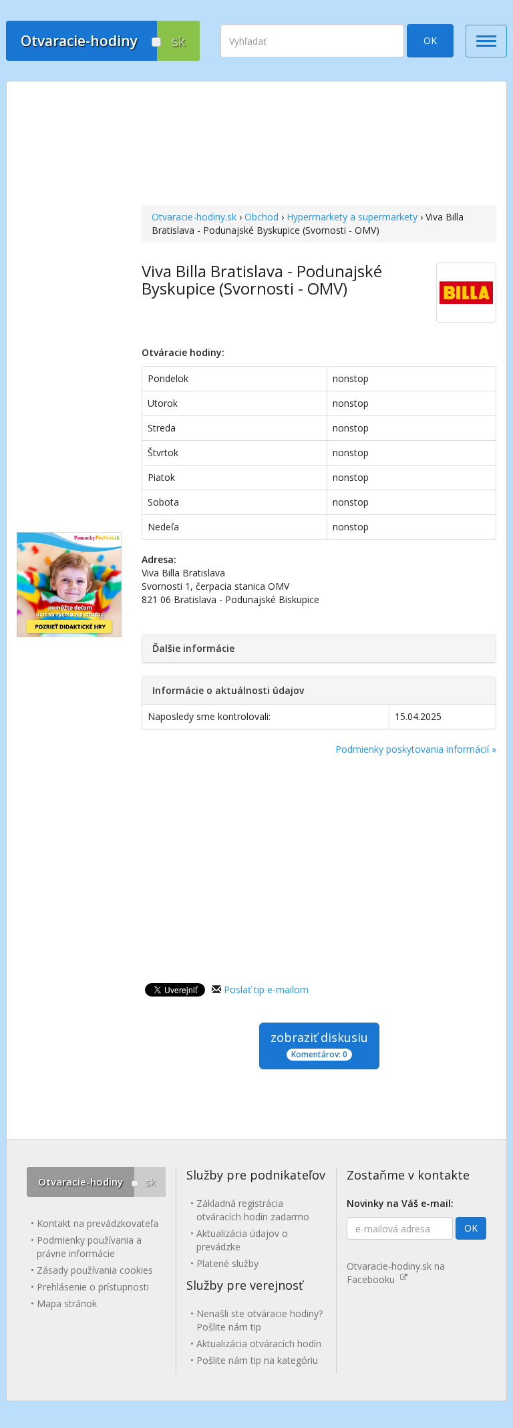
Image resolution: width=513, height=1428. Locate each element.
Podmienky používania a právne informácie (89, 1247)
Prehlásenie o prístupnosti (93, 1286)
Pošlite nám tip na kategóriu (257, 1360)
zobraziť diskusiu (319, 1044)
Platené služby (227, 1263)
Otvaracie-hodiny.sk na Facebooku (396, 1273)
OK (430, 40)
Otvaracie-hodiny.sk (194, 216)
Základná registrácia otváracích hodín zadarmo (252, 1210)
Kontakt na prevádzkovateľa (97, 1223)
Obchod (261, 216)
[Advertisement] (319, 145)
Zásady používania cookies (95, 1270)
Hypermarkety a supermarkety (352, 216)
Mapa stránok (67, 1303)
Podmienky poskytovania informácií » (415, 749)
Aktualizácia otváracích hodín (258, 1343)
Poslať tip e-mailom (266, 989)
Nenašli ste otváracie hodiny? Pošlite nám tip (259, 1320)
